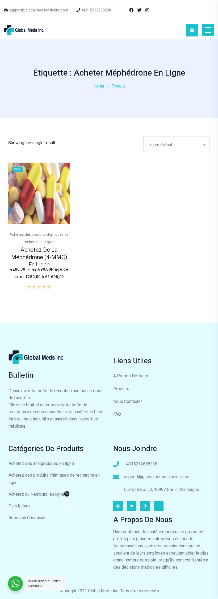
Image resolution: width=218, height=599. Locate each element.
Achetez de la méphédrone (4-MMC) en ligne (39, 257)
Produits (121, 388)
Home (98, 86)
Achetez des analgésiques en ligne (41, 463)
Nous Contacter (127, 401)
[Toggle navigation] (208, 30)
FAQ (117, 414)
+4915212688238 (96, 10)
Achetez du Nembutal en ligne (39, 495)
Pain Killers (19, 506)
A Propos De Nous (130, 375)
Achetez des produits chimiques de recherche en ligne (54, 479)
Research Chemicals (28, 517)
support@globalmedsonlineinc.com (38, 10)
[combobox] (176, 144)
